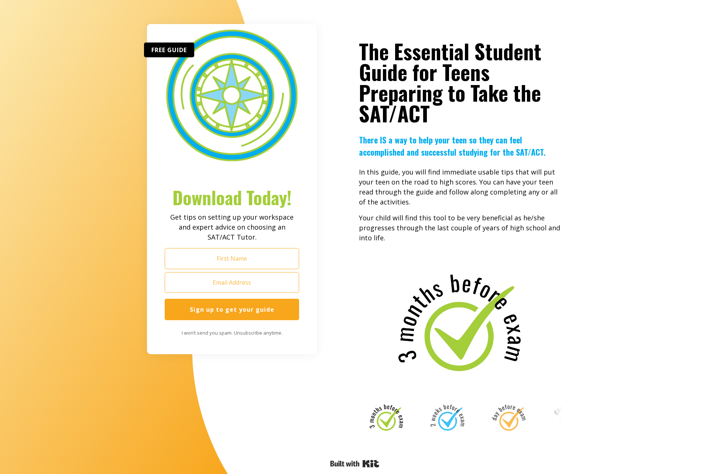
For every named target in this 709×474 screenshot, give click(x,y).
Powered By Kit (354, 463)
